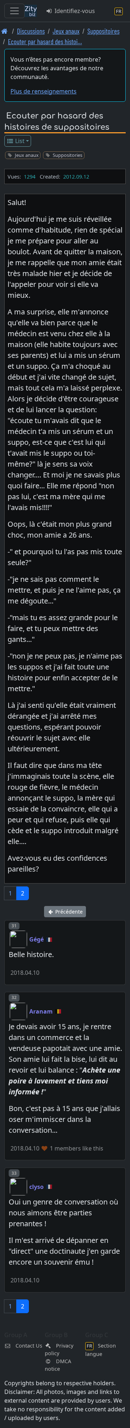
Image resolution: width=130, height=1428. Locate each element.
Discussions (31, 31)
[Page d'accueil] (4, 31)
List (19, 141)
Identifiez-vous (74, 11)
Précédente (68, 911)
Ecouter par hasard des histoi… (45, 41)
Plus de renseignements (43, 91)
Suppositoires (103, 31)
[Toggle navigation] (14, 11)
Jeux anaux (66, 31)
